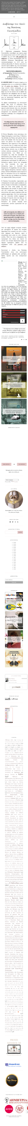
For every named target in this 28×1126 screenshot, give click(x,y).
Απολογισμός (8, 770)
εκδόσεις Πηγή (16, 845)
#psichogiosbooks (8, 741)
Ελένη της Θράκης (9, 870)
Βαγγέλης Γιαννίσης (10, 774)
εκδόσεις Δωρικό (17, 814)
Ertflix (22, 995)
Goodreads (15, 1001)
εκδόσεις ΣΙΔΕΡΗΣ (19, 848)
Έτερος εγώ (20, 875)
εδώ (19, 330)
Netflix (19, 1019)
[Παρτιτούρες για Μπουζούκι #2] (14, 667)
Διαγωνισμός (13, 794)
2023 (19, 749)
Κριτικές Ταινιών (10, 900)
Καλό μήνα (19, 892)
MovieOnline (18, 1015)
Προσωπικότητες (19, 938)
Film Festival (14, 999)
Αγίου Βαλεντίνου (14, 754)
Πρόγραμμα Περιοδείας (14, 934)
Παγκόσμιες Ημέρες (15, 920)
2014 (6, 745)
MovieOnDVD (8, 1015)
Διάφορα (13, 798)
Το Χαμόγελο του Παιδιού (15, 965)
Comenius (14, 992)
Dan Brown (14, 993)
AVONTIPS (19, 984)
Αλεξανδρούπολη (16, 758)
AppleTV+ (11, 983)
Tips (22, 1026)
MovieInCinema (9, 1013)
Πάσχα (15, 927)
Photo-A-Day (10, 1024)
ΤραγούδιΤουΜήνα (9, 972)
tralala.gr (19, 1028)
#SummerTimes (15, 741)
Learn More (11, 12)
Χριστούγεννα (17, 977)
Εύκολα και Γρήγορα (16, 877)
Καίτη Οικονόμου (11, 892)
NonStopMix (7, 1022)
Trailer (14, 1028)
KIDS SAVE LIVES (17, 1008)
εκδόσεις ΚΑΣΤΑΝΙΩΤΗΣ (17, 827)
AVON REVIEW (11, 984)
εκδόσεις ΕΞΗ (18, 820)
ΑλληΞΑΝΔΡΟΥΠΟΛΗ (9, 761)
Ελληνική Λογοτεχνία (14, 872)
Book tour (15, 988)
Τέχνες (13, 959)
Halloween (21, 1001)
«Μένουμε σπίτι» (9, 740)
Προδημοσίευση (8, 936)
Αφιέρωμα (17, 772)
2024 (2, 336)
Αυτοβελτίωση (17, 770)
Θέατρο (11, 887)
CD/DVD (12, 990)
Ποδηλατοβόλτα (14, 930)
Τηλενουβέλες (10, 961)
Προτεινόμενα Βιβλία (18, 939)
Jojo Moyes (7, 1008)
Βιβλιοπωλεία (18, 778)
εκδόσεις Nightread (16, 863)
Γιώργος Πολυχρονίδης (12, 787)
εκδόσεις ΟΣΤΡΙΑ (10, 839)
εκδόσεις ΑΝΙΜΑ (14, 805)
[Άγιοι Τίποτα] (6, 681)
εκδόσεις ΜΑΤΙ (15, 834)
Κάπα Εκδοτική (17, 894)
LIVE (6, 1011)
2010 (7, 743)
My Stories (15, 1017)
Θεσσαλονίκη (19, 887)
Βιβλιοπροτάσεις (9, 778)
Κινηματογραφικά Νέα (10, 896)
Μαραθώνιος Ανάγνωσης (10, 905)
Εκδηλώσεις (7, 801)
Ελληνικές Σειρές (19, 870)
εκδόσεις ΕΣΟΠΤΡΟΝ (9, 821)
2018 (9, 747)
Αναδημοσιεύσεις (10, 765)
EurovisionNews (18, 997)
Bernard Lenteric (9, 986)
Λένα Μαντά (13, 902)
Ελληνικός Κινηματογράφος (12, 874)
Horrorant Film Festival (14, 1004)
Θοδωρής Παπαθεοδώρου (10, 889)
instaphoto (12, 1006)
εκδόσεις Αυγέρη (13, 336)
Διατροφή (7, 798)
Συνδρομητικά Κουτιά (9, 950)
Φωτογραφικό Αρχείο (10, 975)
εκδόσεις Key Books (11, 861)
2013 (19, 743)
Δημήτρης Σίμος (19, 792)
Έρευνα (14, 875)
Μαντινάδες (21, 903)
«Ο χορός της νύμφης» (11, 86)
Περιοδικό (14, 929)
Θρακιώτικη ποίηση (18, 890)
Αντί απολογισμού (16, 767)
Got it (18, 12)
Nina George (18, 1020)
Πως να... (19, 941)
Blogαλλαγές (7, 988)
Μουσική (7, 916)
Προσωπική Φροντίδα (9, 938)
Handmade (8, 1002)
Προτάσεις (8, 939)
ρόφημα (10, 943)
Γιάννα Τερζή (11, 782)
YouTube (8, 1031)
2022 (14, 749)
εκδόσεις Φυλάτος (16, 852)
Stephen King (15, 1026)
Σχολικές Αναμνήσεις (10, 954)
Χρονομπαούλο (19, 979)
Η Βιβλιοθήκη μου (13, 337)
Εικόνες (18, 800)
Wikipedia (21, 1029)
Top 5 (8, 1028)
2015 (11, 745)
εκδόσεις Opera (8, 865)
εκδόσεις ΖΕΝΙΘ (18, 821)
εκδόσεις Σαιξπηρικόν (9, 848)
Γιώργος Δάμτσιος (18, 785)
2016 (16, 745)
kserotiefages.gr (18, 1010)
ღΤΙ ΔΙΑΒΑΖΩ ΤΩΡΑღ (16, 675)
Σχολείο (18, 952)
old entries (22, 464)
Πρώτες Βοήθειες (11, 941)
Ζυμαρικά (14, 881)
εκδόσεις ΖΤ (7, 823)
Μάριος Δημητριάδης (11, 907)
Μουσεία (7, 914)
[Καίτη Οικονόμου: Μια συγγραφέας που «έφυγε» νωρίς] (14, 648)
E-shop (17, 995)
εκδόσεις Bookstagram (9, 859)
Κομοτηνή (7, 898)
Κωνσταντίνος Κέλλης (12, 680)
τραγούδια (7, 968)
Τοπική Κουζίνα (17, 966)
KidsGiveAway (8, 1010)
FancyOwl (7, 999)
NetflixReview (8, 1020)
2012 (15, 743)
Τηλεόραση (17, 961)
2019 (15, 747)
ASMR (16, 983)
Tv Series (7, 1030)
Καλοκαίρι (7, 894)
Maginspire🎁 (16, 1011)
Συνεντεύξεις (19, 950)
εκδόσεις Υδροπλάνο (11, 850)
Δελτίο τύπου (10, 792)
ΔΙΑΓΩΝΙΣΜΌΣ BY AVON (12, 796)
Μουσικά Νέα (16, 914)
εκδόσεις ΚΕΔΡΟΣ (11, 829)
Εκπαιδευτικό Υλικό (18, 868)
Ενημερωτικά (8, 875)
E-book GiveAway (9, 995)
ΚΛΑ (19, 896)
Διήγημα (19, 798)
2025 (12, 750)
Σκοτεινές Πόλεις (16, 945)
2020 (22, 747)
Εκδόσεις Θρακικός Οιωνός (16, 823)
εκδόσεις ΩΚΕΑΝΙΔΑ (17, 855)
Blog (18, 986)
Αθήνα (6, 756)
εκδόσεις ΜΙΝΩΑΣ (17, 836)
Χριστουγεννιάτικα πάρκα (9, 979)
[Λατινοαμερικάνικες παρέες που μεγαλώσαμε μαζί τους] (14, 609)
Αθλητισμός (14, 756)
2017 (22, 745)
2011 (10, 743)
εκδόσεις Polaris (15, 865)
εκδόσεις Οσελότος (17, 838)
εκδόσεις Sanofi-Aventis (16, 866)
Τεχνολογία (20, 959)
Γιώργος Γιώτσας (9, 785)
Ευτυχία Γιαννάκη (9, 879)
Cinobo (17, 990)
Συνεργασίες (11, 952)
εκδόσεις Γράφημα (9, 812)
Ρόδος (6, 943)
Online (20, 1022)
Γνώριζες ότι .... (11, 791)
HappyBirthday (14, 1002)
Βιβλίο (6, 336)
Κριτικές (10, 338)
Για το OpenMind (18, 780)
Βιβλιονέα (15, 776)
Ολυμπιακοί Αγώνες (18, 918)
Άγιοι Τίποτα (12, 678)
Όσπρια (6, 919)
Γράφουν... (20, 791)
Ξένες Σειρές (16, 916)
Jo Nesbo (19, 1006)
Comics (20, 992)
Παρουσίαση (7, 925)
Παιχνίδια (18, 923)
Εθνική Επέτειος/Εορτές (9, 800)
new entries (6, 464)
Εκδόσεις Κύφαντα (19, 830)
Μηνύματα (15, 909)
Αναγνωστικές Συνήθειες (16, 763)
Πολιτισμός (10, 932)
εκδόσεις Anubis (8, 857)
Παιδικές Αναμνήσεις (10, 921)
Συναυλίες (18, 948)
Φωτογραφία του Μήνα (14, 974)
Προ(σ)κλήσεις (19, 932)
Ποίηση (21, 930)
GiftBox (21, 999)
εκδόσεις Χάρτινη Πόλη (10, 854)
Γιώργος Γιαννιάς (17, 783)
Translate (16, 481)
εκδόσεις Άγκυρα (14, 801)
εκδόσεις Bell (17, 857)
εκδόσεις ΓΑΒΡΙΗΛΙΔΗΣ (16, 810)
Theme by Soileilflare (14, 1116)
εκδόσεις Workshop (8, 868)
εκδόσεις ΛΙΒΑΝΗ (11, 832)
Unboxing (14, 1030)
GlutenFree (9, 1001)
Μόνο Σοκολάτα (17, 912)
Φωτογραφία (20, 972)
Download (19, 993)
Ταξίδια (6, 959)
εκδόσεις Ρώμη (18, 846)
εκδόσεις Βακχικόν (13, 809)
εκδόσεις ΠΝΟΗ (9, 847)
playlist (17, 1024)
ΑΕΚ (20, 754)
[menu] (14, 17)
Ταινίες (18, 957)
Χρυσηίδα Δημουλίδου (12, 981)
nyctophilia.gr (14, 1022)
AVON (21, 983)
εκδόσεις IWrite (19, 859)
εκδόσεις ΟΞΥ (8, 838)
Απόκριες (18, 768)
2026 (18, 750)
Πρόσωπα (17, 936)
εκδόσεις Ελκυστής (10, 816)
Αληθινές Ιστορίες (11, 759)
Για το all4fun (8, 780)
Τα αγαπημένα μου (14, 956)
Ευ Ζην (8, 877)
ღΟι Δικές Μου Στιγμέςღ (15, 1115)
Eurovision (9, 997)
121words (21, 741)
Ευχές (15, 879)
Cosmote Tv (7, 993)
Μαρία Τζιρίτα (20, 905)
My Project (7, 1017)
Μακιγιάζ (15, 903)
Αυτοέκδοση (7, 772)
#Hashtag (19, 740)
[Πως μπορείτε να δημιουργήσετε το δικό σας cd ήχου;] (14, 629)
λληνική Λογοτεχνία (8, 903)
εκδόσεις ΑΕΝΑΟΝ (13, 803)
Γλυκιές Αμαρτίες (18, 789)
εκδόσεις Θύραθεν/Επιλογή (10, 825)
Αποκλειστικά (8, 768)
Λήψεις (19, 902)
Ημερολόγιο (12, 885)
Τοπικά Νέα (8, 966)
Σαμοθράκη (16, 943)
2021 (9, 749)
